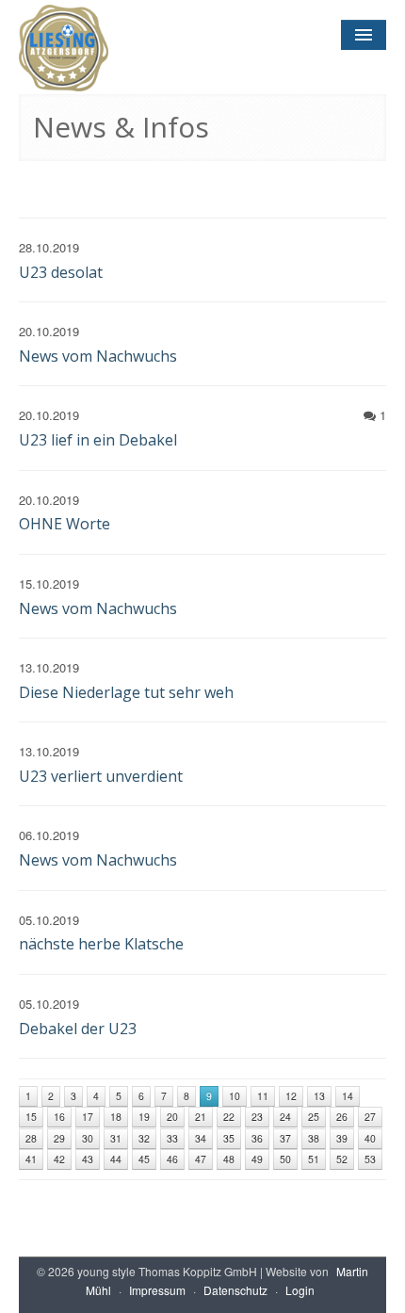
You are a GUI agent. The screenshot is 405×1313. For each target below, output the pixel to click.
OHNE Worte (64, 523)
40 (370, 1138)
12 (291, 1096)
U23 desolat (61, 272)
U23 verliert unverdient (101, 776)
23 (257, 1117)
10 (234, 1096)
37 (285, 1138)
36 (257, 1138)
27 (370, 1117)
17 (87, 1117)
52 (342, 1159)
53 (370, 1159)
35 (229, 1138)
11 (262, 1096)
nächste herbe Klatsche (101, 943)
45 (144, 1159)
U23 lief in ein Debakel (98, 440)
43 (87, 1159)
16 (59, 1117)
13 (319, 1096)
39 (342, 1138)
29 (59, 1138)
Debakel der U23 (78, 1028)
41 (31, 1159)
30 (87, 1138)
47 (200, 1159)
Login (300, 1290)
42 (59, 1159)
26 (342, 1117)
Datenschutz (235, 1290)
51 (313, 1159)
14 (347, 1096)
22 (229, 1117)
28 (31, 1138)
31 (116, 1138)
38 (313, 1138)
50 (285, 1159)
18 (116, 1117)
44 (116, 1159)
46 (172, 1159)
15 (31, 1117)
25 (313, 1117)
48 (229, 1159)
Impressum (157, 1290)
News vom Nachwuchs (98, 356)
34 (200, 1138)
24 (285, 1117)
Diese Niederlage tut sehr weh (126, 692)
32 (144, 1138)
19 (144, 1117)
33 (172, 1138)
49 (257, 1159)
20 (172, 1117)
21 (200, 1117)
